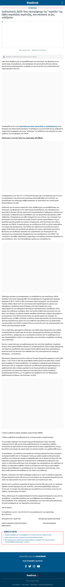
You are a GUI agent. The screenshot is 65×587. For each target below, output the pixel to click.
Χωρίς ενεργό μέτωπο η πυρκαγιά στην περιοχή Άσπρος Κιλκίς (24, 537)
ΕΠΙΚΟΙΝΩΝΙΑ (33, 584)
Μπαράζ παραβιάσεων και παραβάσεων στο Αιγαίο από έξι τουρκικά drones (28, 535)
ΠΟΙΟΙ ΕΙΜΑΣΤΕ (16, 584)
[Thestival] (32, 2)
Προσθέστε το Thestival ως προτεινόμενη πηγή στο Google (21, 56)
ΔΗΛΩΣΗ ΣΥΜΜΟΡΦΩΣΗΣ (46, 584)
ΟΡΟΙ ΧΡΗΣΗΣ (25, 584)
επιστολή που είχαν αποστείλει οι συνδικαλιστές (38, 126)
